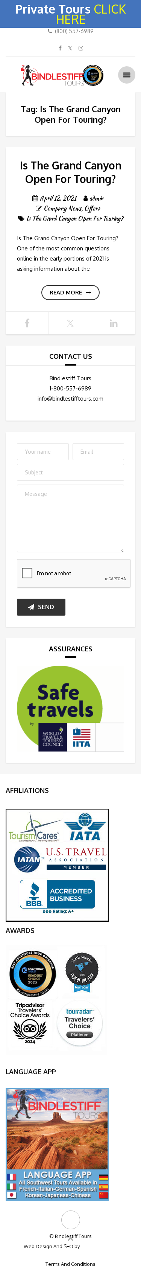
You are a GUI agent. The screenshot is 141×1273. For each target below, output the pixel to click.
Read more (66, 292)
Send (46, 607)
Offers (92, 208)
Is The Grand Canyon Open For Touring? (70, 172)
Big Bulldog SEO (99, 1246)
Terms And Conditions (70, 1264)
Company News (62, 208)
